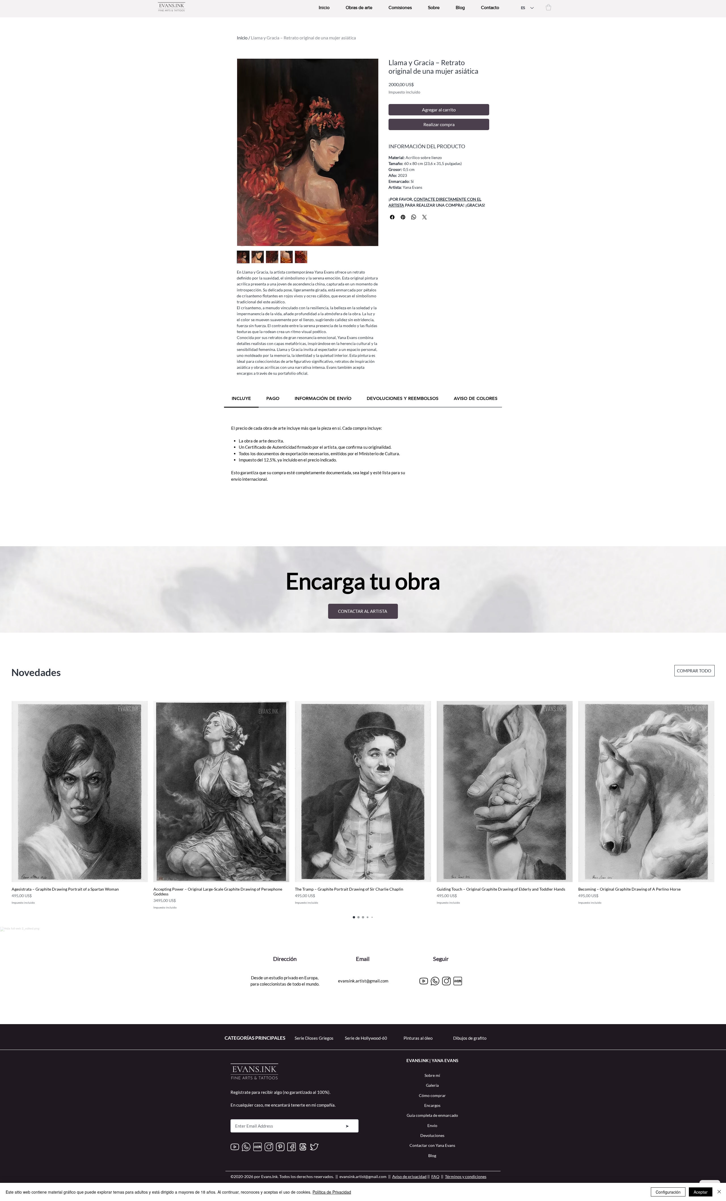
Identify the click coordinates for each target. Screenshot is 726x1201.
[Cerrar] (719, 1191)
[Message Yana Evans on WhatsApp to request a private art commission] (435, 981)
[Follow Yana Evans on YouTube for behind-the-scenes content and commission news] (235, 1147)
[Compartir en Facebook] (392, 217)
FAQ (435, 1176)
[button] (548, 7)
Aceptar (701, 1192)
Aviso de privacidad (409, 1176)
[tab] (241, 399)
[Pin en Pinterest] (403, 217)
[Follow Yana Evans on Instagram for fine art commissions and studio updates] (446, 981)
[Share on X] (424, 217)
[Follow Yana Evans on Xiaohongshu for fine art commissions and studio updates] (457, 981)
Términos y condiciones (465, 1176)
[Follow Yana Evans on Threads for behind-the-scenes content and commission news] (303, 1147)
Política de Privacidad (332, 1192)
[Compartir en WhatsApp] (413, 217)
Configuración (668, 1192)
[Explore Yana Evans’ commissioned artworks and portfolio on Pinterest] (280, 1147)
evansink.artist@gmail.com (363, 980)
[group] (363, 805)
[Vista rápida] (80, 791)
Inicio (242, 37)
